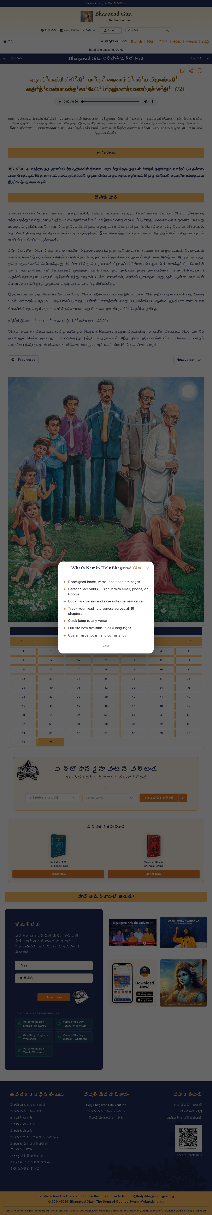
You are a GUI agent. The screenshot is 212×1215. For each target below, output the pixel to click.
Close (106, 645)
